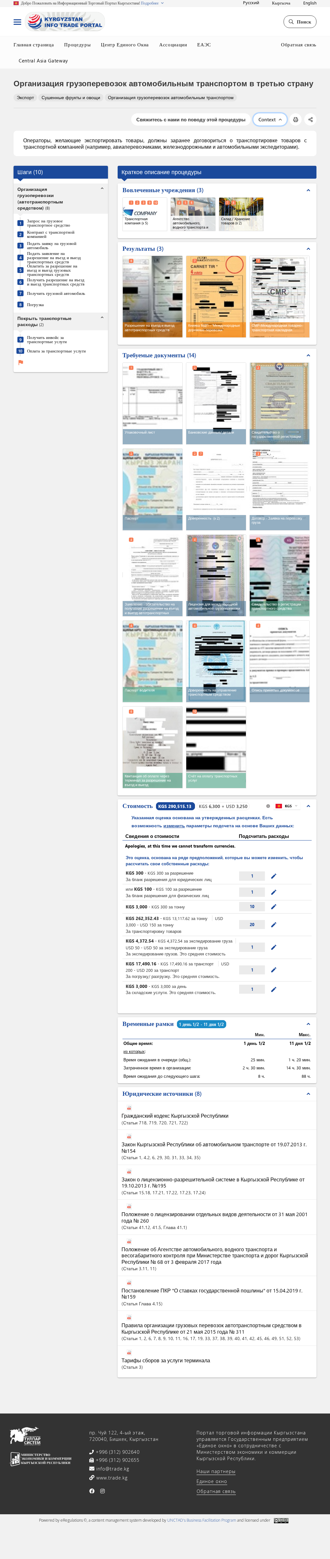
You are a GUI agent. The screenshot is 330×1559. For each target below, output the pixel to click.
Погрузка (35, 304)
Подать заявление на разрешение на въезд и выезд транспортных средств (54, 257)
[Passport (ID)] (152, 489)
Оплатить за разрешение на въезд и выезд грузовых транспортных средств (52, 270)
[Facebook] (92, 1491)
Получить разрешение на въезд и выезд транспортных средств (55, 281)
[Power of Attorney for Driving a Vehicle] (216, 661)
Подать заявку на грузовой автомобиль (51, 245)
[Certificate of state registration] (279, 403)
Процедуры (77, 44)
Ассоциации (173, 44)
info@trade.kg (112, 1469)
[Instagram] (102, 1491)
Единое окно (212, 1481)
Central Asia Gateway (43, 60)
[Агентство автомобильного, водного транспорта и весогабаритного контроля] (192, 214)
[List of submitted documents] (279, 661)
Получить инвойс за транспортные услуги (47, 339)
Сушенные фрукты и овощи (71, 97)
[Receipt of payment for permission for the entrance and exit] (152, 747)
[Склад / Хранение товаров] (241, 214)
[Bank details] (216, 403)
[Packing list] (152, 403)
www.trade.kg (111, 1478)
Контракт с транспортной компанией (50, 234)
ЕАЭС (204, 44)
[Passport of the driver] (152, 661)
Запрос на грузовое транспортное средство (48, 223)
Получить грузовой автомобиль (56, 293)
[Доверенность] (216, 489)
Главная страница (34, 44)
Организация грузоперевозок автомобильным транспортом (171, 97)
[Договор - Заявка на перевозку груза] (279, 489)
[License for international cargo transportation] (216, 575)
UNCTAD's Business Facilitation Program (201, 1520)
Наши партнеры (216, 1471)
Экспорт (25, 97)
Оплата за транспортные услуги (56, 351)
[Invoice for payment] (216, 747)
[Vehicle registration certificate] (279, 575)
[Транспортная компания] (144, 214)
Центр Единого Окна (125, 44)
